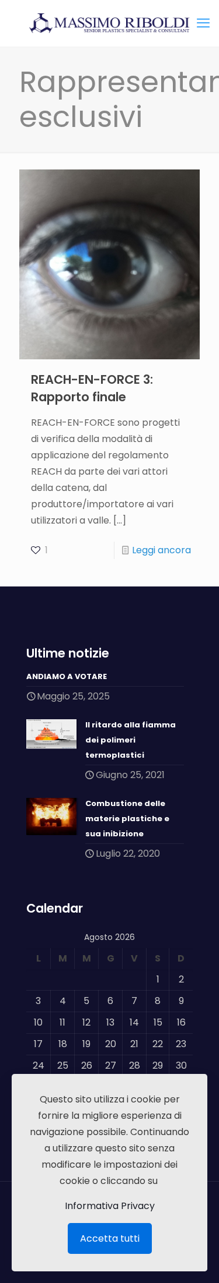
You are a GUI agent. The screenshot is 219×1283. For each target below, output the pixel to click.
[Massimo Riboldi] (109, 23)
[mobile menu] (203, 23)
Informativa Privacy (110, 1206)
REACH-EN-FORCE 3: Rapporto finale (92, 388)
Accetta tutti (110, 1238)
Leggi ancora (161, 550)
